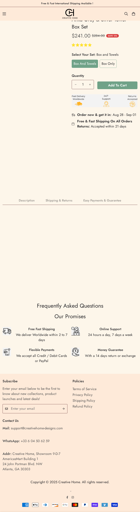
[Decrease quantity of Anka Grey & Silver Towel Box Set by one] (75, 84)
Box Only (108, 63)
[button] (82, 45)
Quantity (78, 76)
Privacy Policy (83, 394)
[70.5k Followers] (72, 497)
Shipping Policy (84, 400)
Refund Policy (82, 406)
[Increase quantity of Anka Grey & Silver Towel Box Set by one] (90, 84)
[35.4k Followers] (67, 497)
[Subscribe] (63, 408)
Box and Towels (85, 63)
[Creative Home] (70, 14)
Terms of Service (84, 389)
